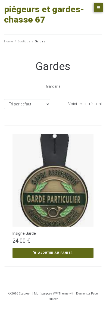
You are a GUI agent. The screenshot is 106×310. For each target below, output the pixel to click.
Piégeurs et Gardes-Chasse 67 (44, 14)
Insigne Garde (24, 233)
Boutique (23, 41)
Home (8, 41)
